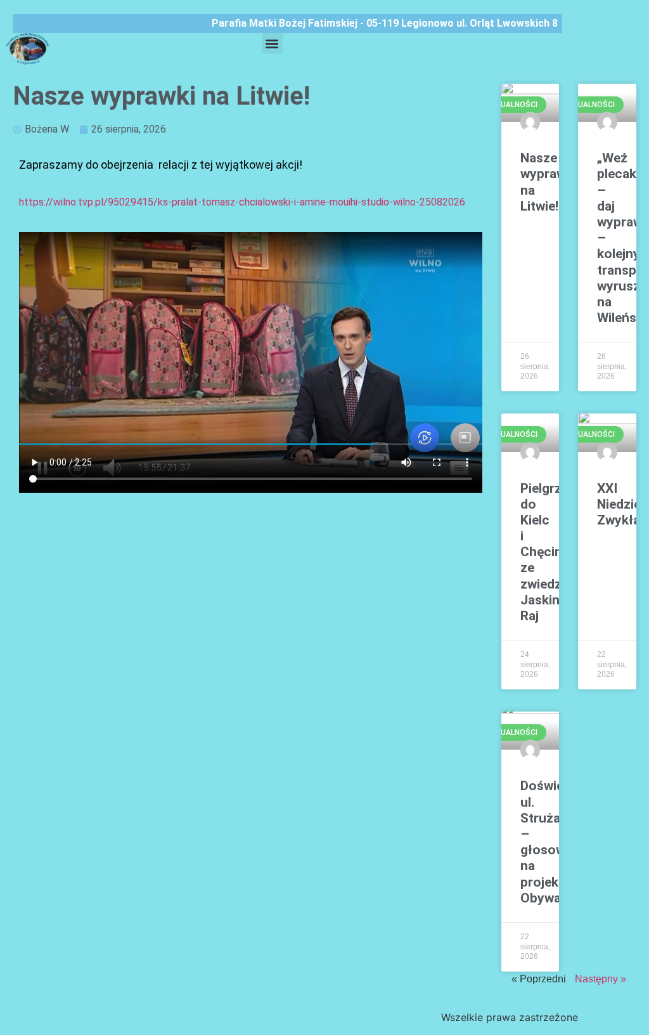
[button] (272, 43)
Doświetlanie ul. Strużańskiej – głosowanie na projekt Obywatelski (558, 841)
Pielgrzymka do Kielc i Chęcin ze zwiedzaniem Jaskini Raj (558, 552)
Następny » (600, 978)
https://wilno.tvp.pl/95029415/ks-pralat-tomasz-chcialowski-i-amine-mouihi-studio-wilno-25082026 (243, 202)
